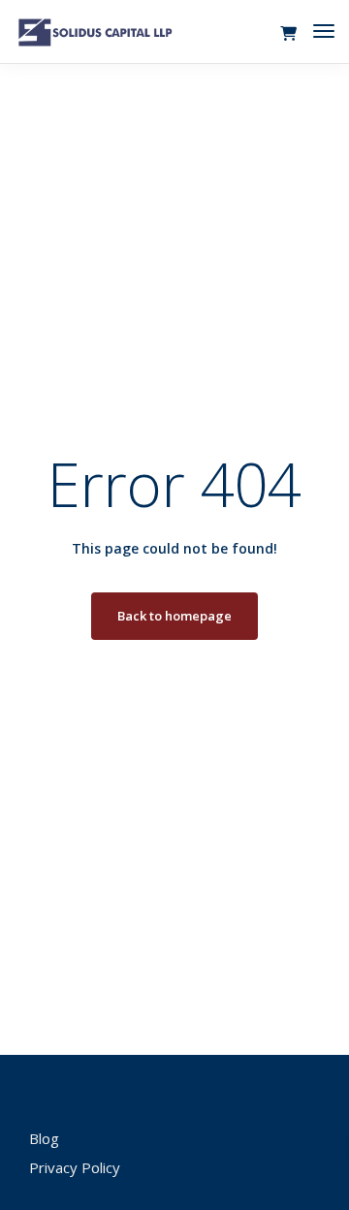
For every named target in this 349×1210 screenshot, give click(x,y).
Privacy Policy (74, 1167)
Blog (44, 1138)
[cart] (288, 33)
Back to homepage (174, 615)
